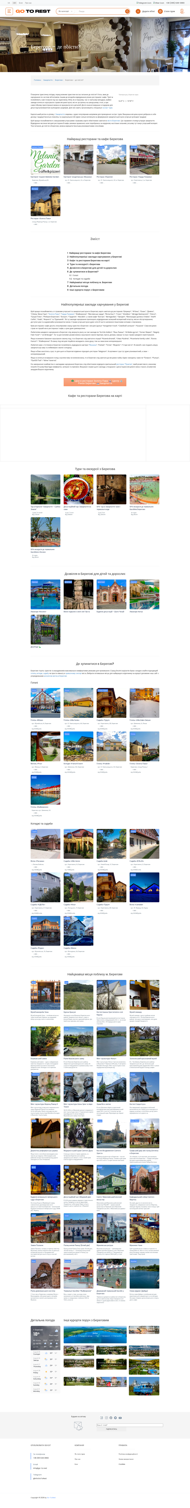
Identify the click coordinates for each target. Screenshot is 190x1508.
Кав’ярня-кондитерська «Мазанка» (78, 177)
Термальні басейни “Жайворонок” (77, 1291)
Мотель (34, 734)
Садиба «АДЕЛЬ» (38, 904)
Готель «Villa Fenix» (71, 720)
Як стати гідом (80, 1454)
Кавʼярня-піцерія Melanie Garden (45, 177)
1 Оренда (143, 1330)
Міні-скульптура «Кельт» (106, 1058)
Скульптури (101, 1029)
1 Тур (97, 1336)
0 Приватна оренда (85, 1336)
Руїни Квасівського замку (74, 1058)
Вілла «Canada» (136, 904)
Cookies (122, 1464)
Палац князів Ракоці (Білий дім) (77, 1245)
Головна (37, 80)
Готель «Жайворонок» (39, 807)
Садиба (105, 691)
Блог (21, 3)
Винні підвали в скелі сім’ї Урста (77, 611)
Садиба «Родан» (37, 948)
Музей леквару (136, 1012)
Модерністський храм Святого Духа (78, 1150)
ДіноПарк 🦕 (36, 647)
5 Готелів (68, 1362)
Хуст (111, 1378)
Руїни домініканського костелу (43, 1291)
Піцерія (40, 147)
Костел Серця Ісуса (137, 1104)
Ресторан (101, 147)
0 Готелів (72, 1336)
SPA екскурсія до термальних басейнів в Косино (43, 550)
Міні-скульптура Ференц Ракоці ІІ (44, 1104)
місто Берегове (114, 120)
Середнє (78, 1377)
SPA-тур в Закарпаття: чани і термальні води (108, 508)
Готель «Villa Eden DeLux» (140, 720)
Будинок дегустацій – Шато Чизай (110, 611)
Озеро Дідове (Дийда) (139, 1291)
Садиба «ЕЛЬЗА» (137, 861)
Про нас (28, 3)
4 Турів (136, 1368)
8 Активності (146, 1352)
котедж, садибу (43, 673)
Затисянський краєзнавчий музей (143, 1058)
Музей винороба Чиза (39, 1012)
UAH (14, 3)
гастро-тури (107, 108)
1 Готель (68, 1380)
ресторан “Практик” (124, 364)
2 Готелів (134, 1330)
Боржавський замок (39, 1058)
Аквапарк (35, 582)
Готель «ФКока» (37, 720)
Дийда (95, 1333)
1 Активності (105, 1336)
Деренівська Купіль (144, 1362)
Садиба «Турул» (103, 720)
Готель (34, 691)
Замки (34, 1029)
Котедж (133, 875)
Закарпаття (48, 80)
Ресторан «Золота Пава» (41, 218)
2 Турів (103, 1351)
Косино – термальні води (144, 1327)
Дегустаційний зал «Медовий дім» (77, 1197)
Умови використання (126, 1459)
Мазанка (92, 345)
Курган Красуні (70, 1012)
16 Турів (136, 1352)
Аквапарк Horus (136, 611)
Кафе (66, 147)
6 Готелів (101, 1363)
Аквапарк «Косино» (38, 611)
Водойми (133, 1216)
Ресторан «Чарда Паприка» (141, 177)
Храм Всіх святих (104, 1104)
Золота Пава (54, 314)
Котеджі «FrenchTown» (73, 763)
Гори (66, 982)
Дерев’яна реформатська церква (44, 1150)
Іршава (144, 1382)
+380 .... (36, 183)
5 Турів (151, 1330)
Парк (33, 617)
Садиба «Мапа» (70, 948)
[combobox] (66, 11)
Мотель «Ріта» (36, 763)
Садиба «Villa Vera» (72, 861)
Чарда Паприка (67, 314)
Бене (79, 1346)
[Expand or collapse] (123, 248)
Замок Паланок (37, 1245)
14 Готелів (134, 1350)
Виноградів (78, 1359)
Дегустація (68, 582)
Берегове (59, 80)
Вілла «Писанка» (37, 861)
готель (33, 673)
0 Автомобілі (117, 1336)
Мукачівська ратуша (105, 1245)
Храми (100, 982)
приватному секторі (74, 673)
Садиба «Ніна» (70, 904)
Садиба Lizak (102, 861)
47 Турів (103, 1365)
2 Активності (80, 1383)
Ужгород (111, 1360)
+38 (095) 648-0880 (175, 3)
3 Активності (80, 1364)
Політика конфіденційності (128, 1454)
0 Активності (81, 1352)
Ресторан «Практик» (105, 177)
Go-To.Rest (51, 1498)
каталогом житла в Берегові (55, 676)
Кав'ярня (34, 147)
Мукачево (144, 1347)
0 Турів (70, 1352)
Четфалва (111, 1346)
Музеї (33, 982)
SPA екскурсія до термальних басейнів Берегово (141, 508)
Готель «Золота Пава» (139, 763)
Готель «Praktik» (103, 763)
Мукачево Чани (136, 1245)
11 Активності (114, 1365)
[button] (36, 1344)
